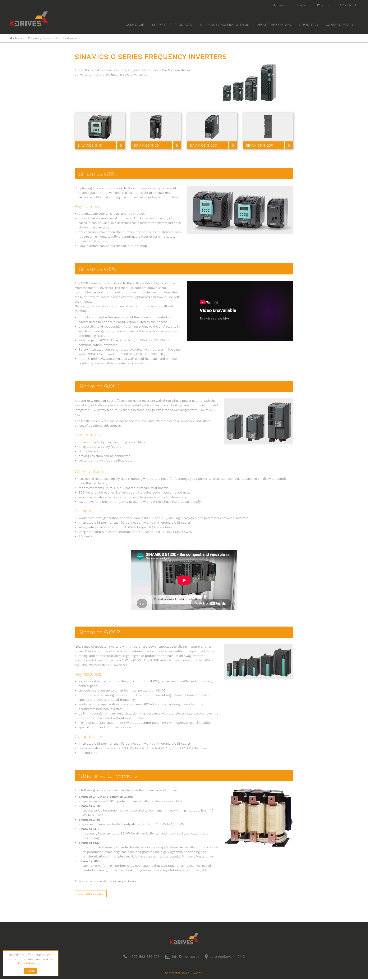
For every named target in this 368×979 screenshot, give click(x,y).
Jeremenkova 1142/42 (227, 956)
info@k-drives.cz (185, 956)
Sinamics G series (66, 38)
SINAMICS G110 (90, 145)
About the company (274, 24)
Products (183, 24)
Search (281, 5)
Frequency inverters (40, 38)
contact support (91, 893)
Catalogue (135, 24)
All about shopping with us (224, 24)
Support (159, 24)
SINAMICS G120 (146, 145)
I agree (30, 970)
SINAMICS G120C (203, 145)
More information (31, 963)
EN (349, 5)
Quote (324, 5)
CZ (342, 5)
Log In (301, 5)
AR (356, 5)
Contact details (340, 24)
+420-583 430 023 (144, 956)
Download (308, 24)
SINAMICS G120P (259, 145)
